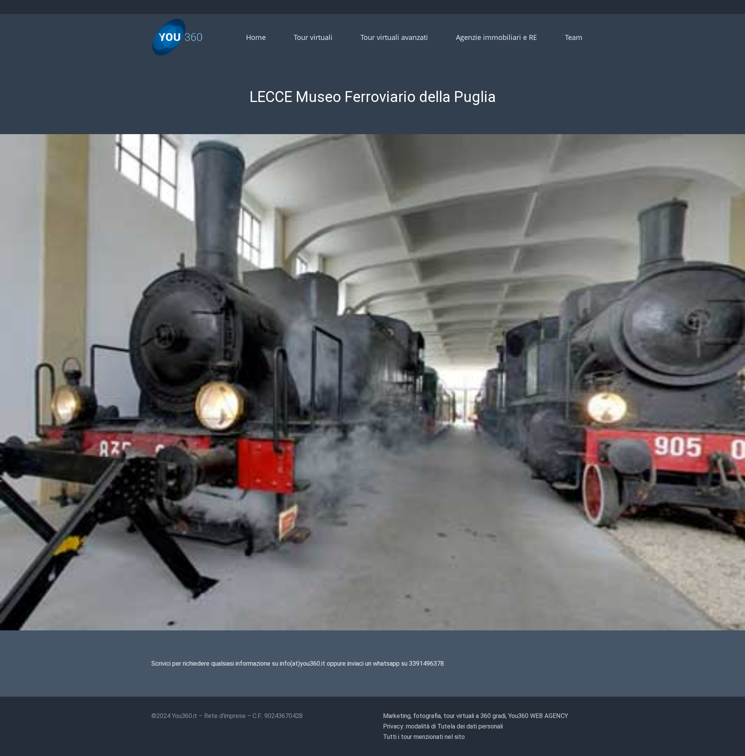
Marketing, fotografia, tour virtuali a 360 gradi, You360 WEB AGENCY (475, 716)
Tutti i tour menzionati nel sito (424, 736)
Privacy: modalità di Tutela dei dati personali (443, 726)
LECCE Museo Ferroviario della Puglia (372, 96)
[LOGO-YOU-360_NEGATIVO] (177, 37)
